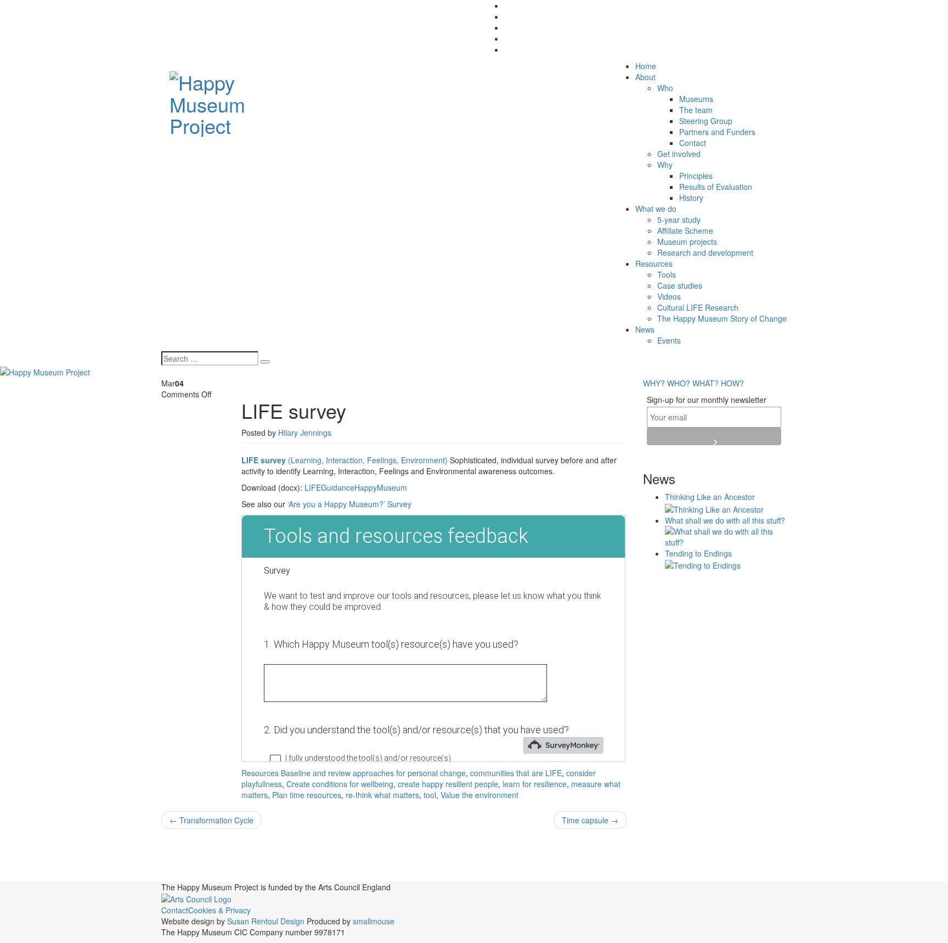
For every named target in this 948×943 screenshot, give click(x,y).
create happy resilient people (448, 783)
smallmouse (373, 921)
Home (645, 65)
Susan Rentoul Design (265, 921)
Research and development (705, 252)
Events (669, 340)
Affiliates (299, 853)
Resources (654, 263)
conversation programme (572, 855)
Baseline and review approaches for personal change (373, 772)
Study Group (567, 875)
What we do (655, 208)
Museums (696, 98)
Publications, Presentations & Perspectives (366, 872)
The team (696, 109)
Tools (666, 274)
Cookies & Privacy (219, 910)
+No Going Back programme (218, 854)
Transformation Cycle (211, 820)
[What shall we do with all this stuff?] (726, 535)
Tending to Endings (698, 553)
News (644, 329)
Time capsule (590, 820)
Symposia (610, 873)
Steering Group (705, 120)
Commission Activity (476, 852)
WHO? (678, 383)
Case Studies (388, 853)
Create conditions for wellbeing (339, 783)
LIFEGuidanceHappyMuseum (355, 487)
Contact (692, 142)
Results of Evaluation (715, 186)
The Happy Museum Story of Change (722, 318)
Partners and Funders (717, 131)
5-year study (679, 219)
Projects (219, 873)
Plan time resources (306, 794)
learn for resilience (535, 783)
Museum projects (687, 241)
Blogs (338, 852)
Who (665, 87)
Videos (669, 296)
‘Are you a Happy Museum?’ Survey (349, 503)
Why (665, 164)
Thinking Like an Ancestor (710, 496)
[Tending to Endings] (703, 564)
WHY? (654, 383)
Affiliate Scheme (685, 230)
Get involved (679, 153)
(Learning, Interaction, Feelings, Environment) (344, 459)
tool (430, 794)
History (691, 197)
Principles (696, 175)
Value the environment (479, 794)
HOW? (732, 383)
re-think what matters (382, 794)
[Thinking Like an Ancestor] (714, 507)
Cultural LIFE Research (697, 307)
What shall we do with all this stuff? (725, 520)
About (645, 76)
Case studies (679, 285)
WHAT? (705, 383)
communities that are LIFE (516, 772)
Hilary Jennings (304, 432)
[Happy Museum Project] (233, 101)
